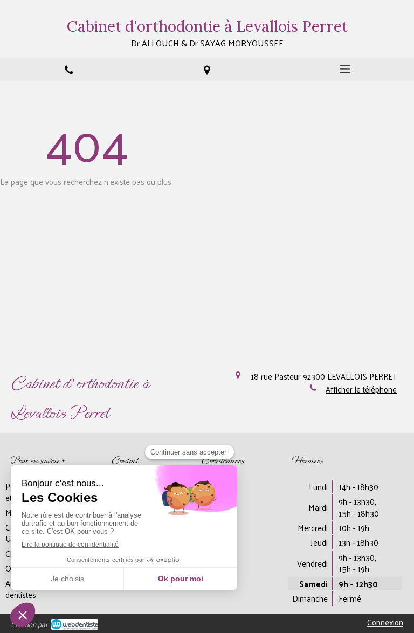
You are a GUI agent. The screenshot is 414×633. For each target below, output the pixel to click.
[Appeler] (69, 69)
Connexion (385, 622)
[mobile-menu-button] (345, 69)
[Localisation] (207, 69)
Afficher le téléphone (361, 389)
